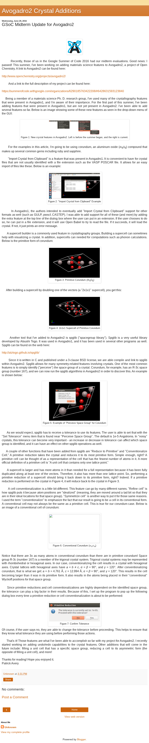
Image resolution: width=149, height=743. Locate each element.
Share (8, 679)
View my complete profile (15, 732)
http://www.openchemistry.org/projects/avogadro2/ (34, 76)
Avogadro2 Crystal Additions (41, 10)
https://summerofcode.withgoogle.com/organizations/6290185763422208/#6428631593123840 (63, 91)
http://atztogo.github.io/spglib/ (20, 352)
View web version (74, 716)
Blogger (81, 739)
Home (75, 709)
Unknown (10, 727)
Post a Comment (15, 697)
